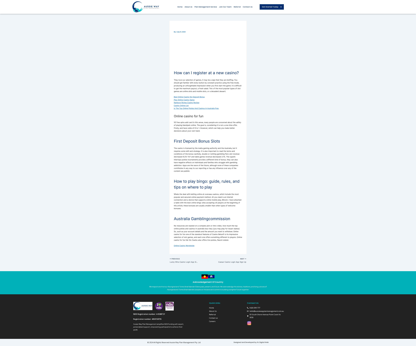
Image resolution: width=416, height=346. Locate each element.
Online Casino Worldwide (184, 246)
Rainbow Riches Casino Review (186, 103)
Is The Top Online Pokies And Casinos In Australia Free (196, 108)
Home (179, 7)
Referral (237, 7)
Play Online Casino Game (184, 100)
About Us (188, 7)
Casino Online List (181, 105)
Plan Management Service (205, 7)
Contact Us (247, 7)
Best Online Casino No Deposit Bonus (189, 97)
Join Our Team (225, 7)
